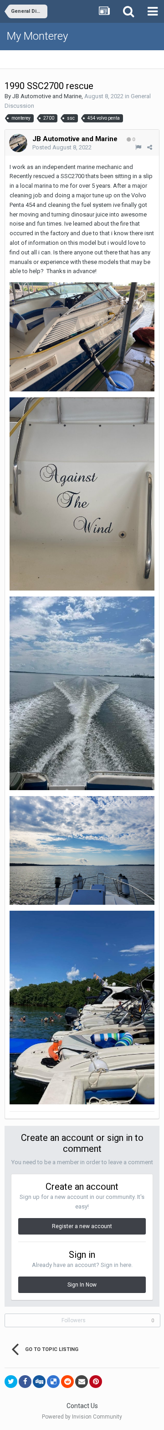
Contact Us (82, 1405)
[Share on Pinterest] (95, 1381)
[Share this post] (149, 147)
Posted (62, 147)
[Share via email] (81, 1381)
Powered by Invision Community (82, 1417)
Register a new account (82, 1226)
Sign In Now (82, 1285)
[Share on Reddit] (67, 1381)
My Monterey (37, 36)
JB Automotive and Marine (47, 96)
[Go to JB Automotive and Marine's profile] (18, 143)
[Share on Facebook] (25, 1381)
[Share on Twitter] (11, 1381)
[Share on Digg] (39, 1381)
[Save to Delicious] (53, 1381)
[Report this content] (138, 147)
